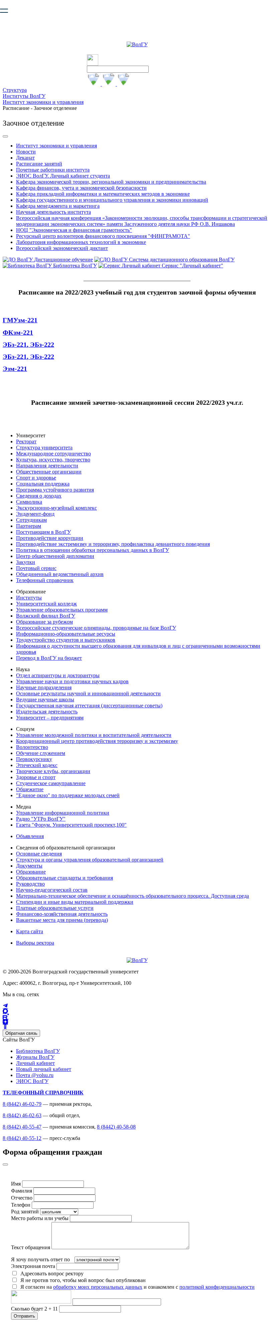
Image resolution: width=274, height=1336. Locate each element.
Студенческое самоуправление (51, 783)
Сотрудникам (31, 520)
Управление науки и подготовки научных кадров (72, 681)
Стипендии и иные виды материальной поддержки (74, 902)
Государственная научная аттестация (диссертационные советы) (89, 705)
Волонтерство (32, 747)
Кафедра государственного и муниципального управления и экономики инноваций (112, 200)
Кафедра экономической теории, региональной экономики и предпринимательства (111, 182)
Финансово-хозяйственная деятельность (62, 914)
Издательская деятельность (47, 711)
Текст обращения (30, 1247)
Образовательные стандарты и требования (64, 878)
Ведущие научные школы (45, 699)
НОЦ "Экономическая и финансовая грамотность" (74, 230)
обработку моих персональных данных (97, 1287)
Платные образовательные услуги (55, 908)
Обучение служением (40, 753)
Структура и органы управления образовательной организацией (89, 860)
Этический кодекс (36, 765)
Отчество (21, 1198)
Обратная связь (21, 1033)
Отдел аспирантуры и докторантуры (58, 675)
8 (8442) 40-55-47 (22, 1127)
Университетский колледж (46, 604)
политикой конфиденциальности (217, 1287)
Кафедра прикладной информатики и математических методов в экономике (103, 194)
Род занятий (25, 1211)
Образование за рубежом (44, 622)
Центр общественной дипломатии (55, 556)
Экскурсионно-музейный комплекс (56, 508)
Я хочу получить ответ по (40, 1259)
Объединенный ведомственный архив (60, 574)
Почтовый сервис (36, 568)
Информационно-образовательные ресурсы (65, 634)
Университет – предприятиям (50, 717)
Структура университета (44, 447)
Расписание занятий (39, 164)
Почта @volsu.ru (34, 1075)
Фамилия (21, 1191)
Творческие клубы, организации (53, 771)
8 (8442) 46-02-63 (22, 1115)
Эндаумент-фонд (35, 514)
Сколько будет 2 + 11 (35, 1309)
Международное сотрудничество (53, 453)
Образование (31, 872)
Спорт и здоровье (36, 478)
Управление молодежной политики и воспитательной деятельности (93, 735)
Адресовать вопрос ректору (51, 1273)
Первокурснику (34, 759)
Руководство (30, 884)
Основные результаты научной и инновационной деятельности (88, 693)
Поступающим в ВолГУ (43, 532)
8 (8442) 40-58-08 (116, 1127)
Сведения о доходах (38, 496)
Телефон (20, 1205)
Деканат (25, 158)
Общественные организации (49, 471)
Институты (29, 597)
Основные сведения (39, 853)
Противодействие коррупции (49, 538)
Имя (16, 1184)
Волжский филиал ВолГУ (45, 616)
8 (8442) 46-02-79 (22, 1104)
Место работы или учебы (39, 1218)
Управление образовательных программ (62, 610)
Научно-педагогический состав (52, 890)
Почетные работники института (53, 170)
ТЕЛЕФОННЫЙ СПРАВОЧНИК (43, 1092)
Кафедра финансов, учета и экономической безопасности (81, 188)
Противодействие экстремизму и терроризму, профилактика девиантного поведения (113, 544)
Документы (29, 866)
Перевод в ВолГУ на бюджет (49, 658)
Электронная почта (33, 1266)
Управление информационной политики (62, 813)
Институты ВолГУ (24, 96)
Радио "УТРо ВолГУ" (40, 819)
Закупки (25, 562)
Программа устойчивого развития (55, 490)
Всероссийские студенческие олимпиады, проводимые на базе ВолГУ (96, 628)
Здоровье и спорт (35, 777)
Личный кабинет (35, 1063)
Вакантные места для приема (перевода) (62, 920)
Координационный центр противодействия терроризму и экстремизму (97, 741)
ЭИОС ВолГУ (32, 1081)
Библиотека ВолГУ (38, 1051)
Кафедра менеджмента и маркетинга (58, 206)
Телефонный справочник (45, 580)
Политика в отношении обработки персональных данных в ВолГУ (92, 550)
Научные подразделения (44, 687)
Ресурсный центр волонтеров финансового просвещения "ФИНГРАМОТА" (103, 236)
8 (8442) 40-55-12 (22, 1138)
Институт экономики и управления (43, 102)
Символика (29, 502)
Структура (15, 90)
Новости (26, 151)
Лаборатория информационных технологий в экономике (81, 242)
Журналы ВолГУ (35, 1057)
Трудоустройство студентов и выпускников (65, 640)
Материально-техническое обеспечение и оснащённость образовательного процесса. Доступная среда (132, 896)
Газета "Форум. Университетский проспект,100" (71, 825)
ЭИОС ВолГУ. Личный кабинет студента (63, 176)
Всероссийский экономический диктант (62, 248)
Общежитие (29, 789)
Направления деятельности (47, 465)
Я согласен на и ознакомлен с (137, 1287)
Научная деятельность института (53, 212)
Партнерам (28, 526)
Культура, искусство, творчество (53, 459)
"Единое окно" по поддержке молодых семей (68, 795)
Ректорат (26, 441)
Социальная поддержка (43, 484)
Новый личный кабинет (43, 1069)
